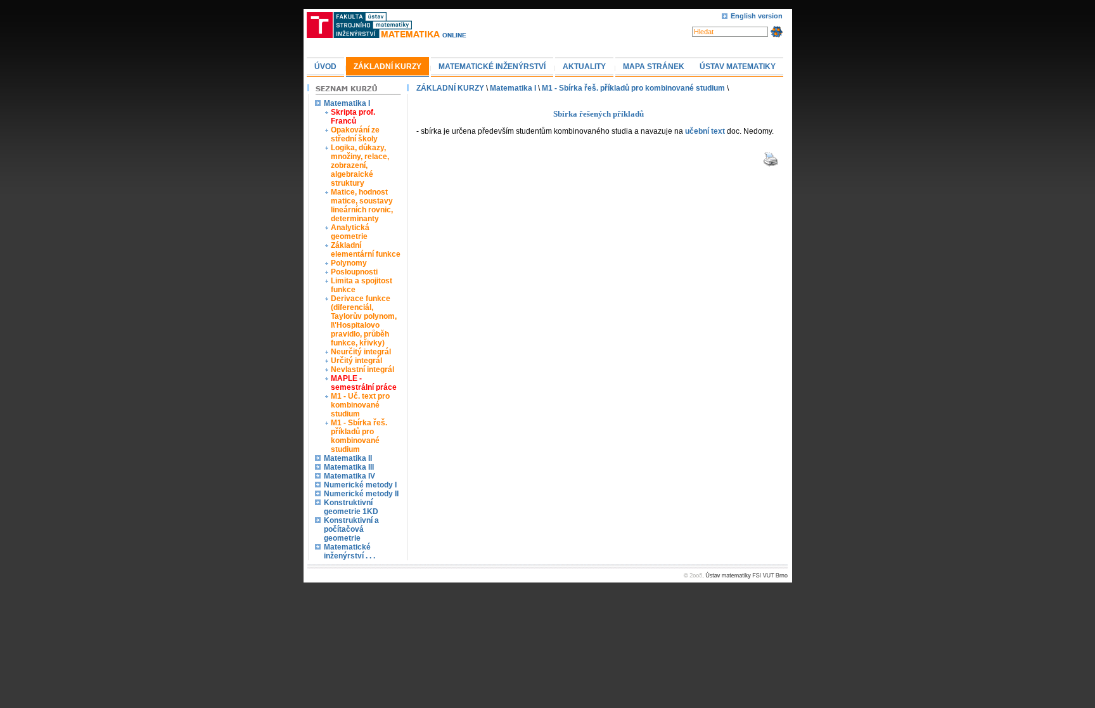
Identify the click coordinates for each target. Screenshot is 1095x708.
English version (757, 16)
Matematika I (347, 103)
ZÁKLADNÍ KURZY (450, 88)
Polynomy (349, 263)
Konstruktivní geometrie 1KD (351, 507)
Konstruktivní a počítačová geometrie (351, 529)
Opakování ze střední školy (355, 134)
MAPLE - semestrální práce (364, 383)
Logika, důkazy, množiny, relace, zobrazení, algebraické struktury (360, 165)
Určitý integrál (356, 360)
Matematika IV (349, 476)
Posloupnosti (354, 271)
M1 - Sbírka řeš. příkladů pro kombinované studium (359, 436)
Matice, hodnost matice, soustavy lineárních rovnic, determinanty (362, 205)
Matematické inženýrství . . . (349, 551)
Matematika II (348, 458)
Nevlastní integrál (362, 369)
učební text (705, 131)
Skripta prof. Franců (353, 117)
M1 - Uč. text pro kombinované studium (360, 405)
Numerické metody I (360, 484)
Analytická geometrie (350, 232)
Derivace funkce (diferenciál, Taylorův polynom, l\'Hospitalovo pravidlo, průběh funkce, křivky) (364, 320)
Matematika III (349, 467)
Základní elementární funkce (365, 250)
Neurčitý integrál (361, 351)
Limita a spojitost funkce (361, 285)
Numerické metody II (361, 493)
